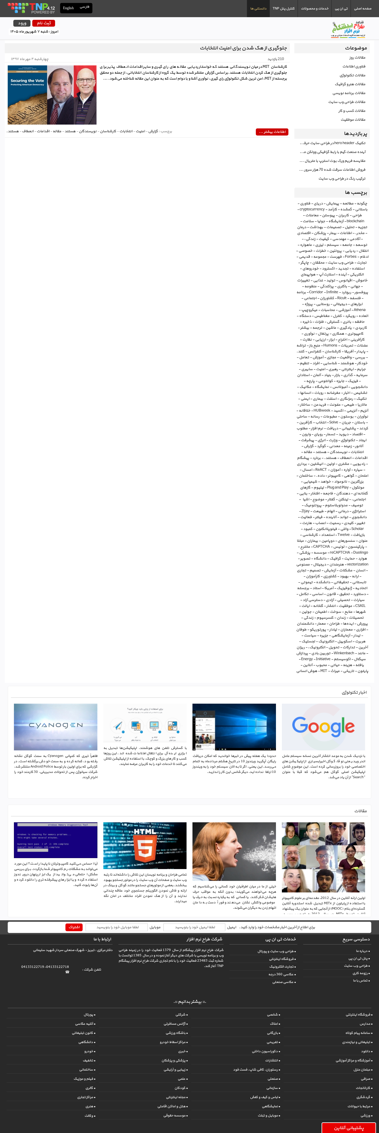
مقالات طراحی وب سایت (346, 102)
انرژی (321, 440)
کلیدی (349, 523)
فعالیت (306, 517)
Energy (307, 659)
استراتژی (358, 511)
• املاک (275, 1023)
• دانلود (366, 1051)
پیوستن (328, 215)
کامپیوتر (334, 476)
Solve (333, 423)
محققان (318, 263)
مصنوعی (303, 565)
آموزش (317, 357)
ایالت (305, 606)
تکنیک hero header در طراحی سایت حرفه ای (331, 143)
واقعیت (345, 357)
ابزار (332, 340)
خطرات (321, 251)
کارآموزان (313, 576)
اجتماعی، (358, 499)
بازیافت (359, 535)
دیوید (343, 434)
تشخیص (360, 393)
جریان (346, 423)
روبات (318, 393)
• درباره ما (363, 951)
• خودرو (89, 1051)
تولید (330, 280)
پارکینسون (356, 547)
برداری (302, 464)
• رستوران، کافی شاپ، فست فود (256, 1069)
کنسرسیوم (325, 618)
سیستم (333, 245)
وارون (306, 434)
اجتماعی (310, 298)
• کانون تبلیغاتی (83, 1033)
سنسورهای (346, 541)
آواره (346, 470)
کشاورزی (329, 576)
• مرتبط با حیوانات (359, 1106)
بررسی (360, 357)
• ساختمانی (87, 1069)
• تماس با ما (361, 980)
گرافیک (335, 559)
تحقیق (344, 594)
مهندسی (339, 239)
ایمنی (305, 399)
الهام (331, 511)
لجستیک (308, 641)
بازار (337, 375)
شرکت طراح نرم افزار (204, 939)
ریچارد (346, 292)
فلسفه (355, 298)
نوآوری (309, 334)
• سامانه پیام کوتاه (358, 1033)
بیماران (312, 541)
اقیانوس (345, 280)
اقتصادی (304, 233)
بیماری (318, 399)
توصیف (357, 505)
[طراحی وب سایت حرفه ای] (31, 8)
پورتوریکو (318, 630)
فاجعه (328, 494)
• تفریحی (273, 1042)
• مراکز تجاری (86, 1097)
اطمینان (321, 612)
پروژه (308, 304)
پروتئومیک (313, 505)
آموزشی (344, 310)
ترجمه (317, 328)
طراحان (334, 624)
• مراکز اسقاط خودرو (174, 1042)
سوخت (335, 612)
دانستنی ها (258, 8)
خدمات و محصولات (314, 8)
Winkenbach (344, 653)
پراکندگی (327, 286)
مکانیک (305, 387)
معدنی (334, 446)
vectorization (357, 565)
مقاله (307, 452)
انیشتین (316, 464)
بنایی (303, 494)
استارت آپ (327, 275)
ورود (22, 23)
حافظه (359, 322)
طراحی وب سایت (341, 263)
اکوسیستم (342, 659)
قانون (331, 594)
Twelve (344, 535)
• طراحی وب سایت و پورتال (276, 951)
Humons (330, 346)
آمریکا (328, 588)
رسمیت (335, 523)
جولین (306, 612)
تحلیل (349, 227)
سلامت (308, 221)
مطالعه (348, 204)
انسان (360, 570)
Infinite (332, 292)
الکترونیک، (316, 647)
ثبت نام (44, 23)
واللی (344, 529)
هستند (320, 452)
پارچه (310, 381)
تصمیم (315, 570)
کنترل (337, 316)
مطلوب (302, 428)
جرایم (361, 369)
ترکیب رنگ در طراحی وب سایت (341, 179)
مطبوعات (330, 417)
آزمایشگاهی (340, 636)
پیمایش (332, 204)
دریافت (332, 428)
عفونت (335, 405)
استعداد (327, 535)
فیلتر (318, 517)
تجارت (362, 263)
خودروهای (310, 269)
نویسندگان (338, 452)
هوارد (362, 559)
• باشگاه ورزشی (177, 1033)
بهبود (344, 576)
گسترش (333, 322)
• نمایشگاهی (271, 1106)
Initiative (323, 659)
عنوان (362, 541)
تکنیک (361, 399)
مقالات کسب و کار (351, 111)
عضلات (362, 346)
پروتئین (335, 251)
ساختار (305, 405)
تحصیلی (343, 600)
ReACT (321, 470)
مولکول (358, 488)
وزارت (333, 440)
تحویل (333, 647)
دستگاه (305, 316)
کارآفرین (305, 423)
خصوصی (305, 251)
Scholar (357, 529)
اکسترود (328, 269)
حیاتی (335, 665)
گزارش (309, 446)
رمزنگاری (346, 399)
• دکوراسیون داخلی (266, 1051)
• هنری (90, 1106)
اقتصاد (357, 434)
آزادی (330, 600)
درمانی (343, 511)
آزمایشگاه (335, 221)
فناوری (305, 204)
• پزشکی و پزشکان (174, 1060)
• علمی (183, 1079)
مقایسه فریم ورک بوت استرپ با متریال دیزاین (329, 161)
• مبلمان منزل (362, 1069)
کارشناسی (310, 535)
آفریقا (348, 351)
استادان (303, 375)
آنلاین (307, 665)
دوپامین (327, 541)
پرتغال (323, 334)
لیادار (333, 630)
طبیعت (318, 511)
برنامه (301, 292)
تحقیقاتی (341, 582)
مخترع (305, 547)
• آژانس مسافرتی (175, 1023)
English (68, 8)
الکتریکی (357, 275)
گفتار (331, 499)
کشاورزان (327, 298)
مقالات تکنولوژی (352, 75)
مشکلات (345, 570)
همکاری (338, 334)
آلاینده (331, 517)
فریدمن (319, 405)
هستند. (330, 458)
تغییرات (303, 280)
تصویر (305, 559)
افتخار (315, 494)
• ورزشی (366, 1115)
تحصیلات (356, 618)
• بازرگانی (273, 1033)
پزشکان (320, 233)
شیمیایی (310, 482)
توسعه (361, 245)
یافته (359, 665)
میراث (335, 671)
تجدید (343, 269)
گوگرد (321, 446)
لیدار (356, 636)
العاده (363, 316)
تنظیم (304, 363)
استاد (316, 588)
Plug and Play (338, 488)
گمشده (346, 209)
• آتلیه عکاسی (85, 1023)
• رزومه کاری (361, 973)
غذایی (318, 280)
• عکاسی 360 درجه (282, 974)
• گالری (90, 1088)
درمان (301, 227)
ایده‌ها (348, 624)
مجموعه (319, 257)
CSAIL (360, 606)
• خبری (183, 1051)
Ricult (341, 298)
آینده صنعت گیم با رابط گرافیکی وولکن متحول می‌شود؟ (329, 152)
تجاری (301, 570)
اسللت (331, 399)
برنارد (316, 458)
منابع (348, 612)
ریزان (300, 647)
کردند (363, 428)
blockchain (355, 221)
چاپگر (305, 263)
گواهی (349, 476)
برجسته (303, 588)
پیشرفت (307, 440)
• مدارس (365, 1023)
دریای (318, 204)
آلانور (359, 446)
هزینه (347, 665)
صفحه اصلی (362, 8)
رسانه (314, 417)
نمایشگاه (321, 387)
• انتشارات (272, 1060)
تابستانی (359, 582)
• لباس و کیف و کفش (265, 1097)
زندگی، (309, 239)
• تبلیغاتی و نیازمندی (357, 1042)
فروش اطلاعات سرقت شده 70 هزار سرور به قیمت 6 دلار (329, 170)
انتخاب (320, 423)
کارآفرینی (357, 340)
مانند (361, 653)
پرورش (362, 624)
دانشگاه (320, 559)
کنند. (300, 351)
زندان (341, 618)
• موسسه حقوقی (175, 1115)
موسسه (320, 553)
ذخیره (306, 322)
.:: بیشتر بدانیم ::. (189, 1001)
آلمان (317, 375)
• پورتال (89, 1014)
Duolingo (360, 553)
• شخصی (273, 1014)
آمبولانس (339, 387)
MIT (323, 671)
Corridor (316, 292)
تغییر (361, 523)
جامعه (347, 245)
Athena (360, 310)
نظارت (307, 340)
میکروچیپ (309, 310)
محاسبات (328, 310)
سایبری (307, 369)
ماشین (330, 328)
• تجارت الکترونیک (282, 966)
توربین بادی (320, 653)
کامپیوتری (355, 334)
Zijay (305, 511)
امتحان (362, 476)
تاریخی (348, 671)
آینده (342, 275)
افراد (315, 363)
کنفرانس (314, 351)
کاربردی (361, 328)
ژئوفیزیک (344, 588)
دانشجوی (359, 517)
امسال (307, 470)
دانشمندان (305, 624)
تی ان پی (341, 8)
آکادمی (354, 239)
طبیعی (349, 405)
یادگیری (345, 328)
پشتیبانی (348, 428)
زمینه (347, 446)
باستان (359, 423)
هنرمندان (336, 565)
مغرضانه (333, 393)
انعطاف (345, 458)
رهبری (333, 369)
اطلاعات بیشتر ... (272, 132)
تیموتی (307, 582)
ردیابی (350, 251)
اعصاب (320, 523)
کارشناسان (333, 351)
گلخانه (318, 606)
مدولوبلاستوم (336, 505)
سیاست (310, 636)
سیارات (358, 600)
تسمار (330, 434)
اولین (330, 464)
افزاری (360, 630)
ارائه (355, 576)
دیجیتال (319, 565)
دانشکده (323, 582)
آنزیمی (351, 411)
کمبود (307, 529)
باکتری (342, 286)
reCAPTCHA (340, 553)
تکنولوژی (348, 440)
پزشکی (304, 553)
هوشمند (347, 363)
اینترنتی (347, 369)
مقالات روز (357, 58)
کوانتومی (325, 381)
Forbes (350, 257)
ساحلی (301, 417)
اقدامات (360, 458)
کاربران (343, 215)
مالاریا (362, 405)
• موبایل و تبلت (269, 1115)
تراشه (301, 346)
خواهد (325, 482)
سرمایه (361, 375)
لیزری (319, 245)
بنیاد (327, 375)
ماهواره (306, 245)
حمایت (349, 559)
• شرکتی (181, 1014)
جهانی (355, 286)
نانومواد (340, 482)
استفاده (358, 269)
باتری (347, 322)
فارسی (84, 7)
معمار (321, 624)
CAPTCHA (321, 547)
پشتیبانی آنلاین (349, 1128)
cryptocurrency (312, 209)
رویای (318, 434)
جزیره (323, 636)
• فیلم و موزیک (84, 1079)
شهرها (361, 612)
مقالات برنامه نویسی (348, 93)
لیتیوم (319, 488)
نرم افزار (317, 428)
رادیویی (358, 464)
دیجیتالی (340, 304)
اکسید (338, 411)
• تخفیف (89, 1060)
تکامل (304, 594)
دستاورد (359, 594)
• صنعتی (273, 1079)
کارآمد (332, 209)
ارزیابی (320, 340)
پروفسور (361, 292)
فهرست (336, 257)
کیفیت (324, 239)
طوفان (301, 630)
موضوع (318, 499)
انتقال (363, 251)
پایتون (362, 671)
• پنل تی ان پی (359, 958)
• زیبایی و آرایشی (175, 1069)
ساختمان (306, 476)
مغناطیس (322, 316)
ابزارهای (356, 304)
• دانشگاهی (86, 1042)
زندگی (308, 618)
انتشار (330, 606)
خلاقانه (304, 411)
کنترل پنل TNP (284, 8)
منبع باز (314, 346)
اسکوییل (344, 641)
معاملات (312, 215)
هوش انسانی (306, 671)
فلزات (319, 322)
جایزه (340, 381)
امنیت (320, 369)
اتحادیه (361, 588)
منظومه (310, 286)
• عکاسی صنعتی (284, 982)
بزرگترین (357, 482)
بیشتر (304, 328)
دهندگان (343, 494)
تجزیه (362, 227)
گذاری (348, 375)
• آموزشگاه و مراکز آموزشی (353, 1060)
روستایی (323, 304)
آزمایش (330, 570)
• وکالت (89, 1116)
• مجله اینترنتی (177, 1097)
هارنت (307, 523)
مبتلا (300, 541)
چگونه (362, 204)
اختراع (342, 340)
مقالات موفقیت (353, 120)
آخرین (363, 647)
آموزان (335, 470)
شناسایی (330, 363)
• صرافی (366, 1079)
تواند (344, 517)
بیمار (332, 233)
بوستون (347, 417)
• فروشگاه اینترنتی (282, 959)
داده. (320, 476)
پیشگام (303, 458)
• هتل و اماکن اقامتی (172, 1106)
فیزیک (353, 381)
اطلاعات (346, 233)
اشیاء (305, 499)
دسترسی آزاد (312, 600)
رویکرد (350, 316)
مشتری (343, 464)
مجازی (331, 357)
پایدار (360, 351)
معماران (346, 630)
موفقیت (345, 606)
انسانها (305, 393)
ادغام (364, 257)
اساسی (317, 594)
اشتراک (74, 927)
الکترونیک (326, 641)
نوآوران (362, 417)
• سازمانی (273, 1088)
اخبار (346, 393)
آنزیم (364, 411)
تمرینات (347, 346)
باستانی (361, 209)
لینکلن (343, 499)
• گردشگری (364, 1097)
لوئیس (338, 547)
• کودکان (181, 1088)
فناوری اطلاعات (353, 67)
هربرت (360, 641)
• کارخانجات (364, 1088)
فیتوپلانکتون (326, 529)
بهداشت (316, 227)
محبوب (321, 665)
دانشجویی (359, 387)
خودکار (362, 363)
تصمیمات (333, 227)
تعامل (304, 357)
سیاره (358, 470)
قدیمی (304, 257)
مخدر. (359, 233)
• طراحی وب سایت (357, 965)
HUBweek (322, 411)
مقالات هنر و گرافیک (350, 84)
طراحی (357, 215)
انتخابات (357, 452)
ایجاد (362, 440)
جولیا (321, 221)
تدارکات (349, 647)
